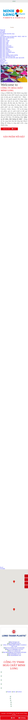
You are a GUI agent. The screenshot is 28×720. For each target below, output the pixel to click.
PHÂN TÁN (3, 67)
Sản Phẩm (15, 700)
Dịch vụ (2, 79)
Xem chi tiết (6, 128)
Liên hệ (2, 81)
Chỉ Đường (23, 718)
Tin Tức (2, 80)
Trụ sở (1, 567)
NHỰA (2, 64)
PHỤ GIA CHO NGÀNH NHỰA (8, 75)
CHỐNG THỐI (4, 63)
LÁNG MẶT (3, 69)
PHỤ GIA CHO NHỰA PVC (7, 76)
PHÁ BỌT (2, 71)
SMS (13, 718)
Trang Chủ (15, 696)
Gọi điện (5, 718)
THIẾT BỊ (2, 77)
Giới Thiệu (15, 698)
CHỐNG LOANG (4, 68)
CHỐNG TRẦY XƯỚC (6, 72)
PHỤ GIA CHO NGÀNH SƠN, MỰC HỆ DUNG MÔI (13, 65)
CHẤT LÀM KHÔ (4, 73)
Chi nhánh (2, 568)
